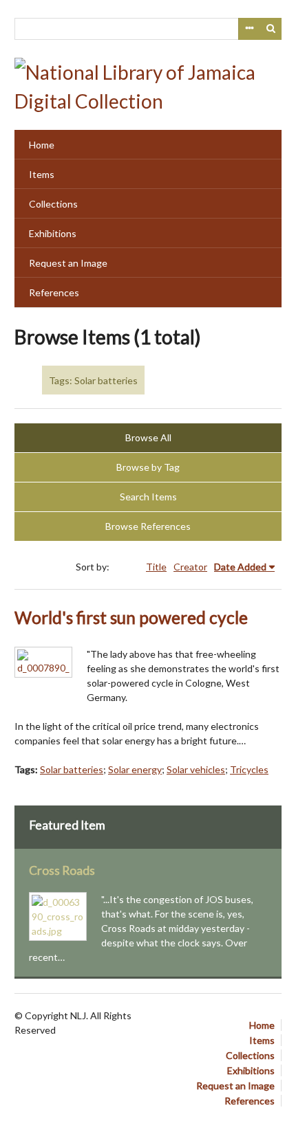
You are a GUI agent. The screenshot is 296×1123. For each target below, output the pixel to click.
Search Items (148, 496)
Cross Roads (62, 870)
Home (41, 145)
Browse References (148, 526)
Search (271, 29)
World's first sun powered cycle (131, 617)
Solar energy (135, 769)
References (54, 292)
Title (156, 566)
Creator (190, 566)
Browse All (148, 437)
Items (41, 174)
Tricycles (249, 769)
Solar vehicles (196, 769)
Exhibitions (52, 233)
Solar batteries (71, 769)
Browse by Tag (148, 467)
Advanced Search (249, 29)
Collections (53, 204)
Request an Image (68, 263)
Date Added (240, 566)
